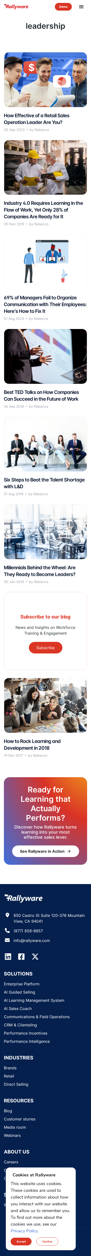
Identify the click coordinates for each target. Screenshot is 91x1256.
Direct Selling (16, 1084)
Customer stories (19, 1119)
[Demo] (63, 7)
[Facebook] (21, 956)
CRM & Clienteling (20, 1025)
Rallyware (16, 6)
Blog (8, 1110)
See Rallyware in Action (45, 851)
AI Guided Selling (19, 992)
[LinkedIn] (8, 956)
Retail (9, 1076)
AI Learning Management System (34, 1000)
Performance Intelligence (27, 1041)
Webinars (12, 1135)
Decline (47, 1241)
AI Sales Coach (18, 1008)
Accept (21, 1241)
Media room (15, 1127)
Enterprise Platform (22, 983)
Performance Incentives (25, 1033)
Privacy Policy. (25, 1231)
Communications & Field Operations (37, 1016)
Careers (11, 1162)
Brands (10, 1067)
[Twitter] (35, 956)
